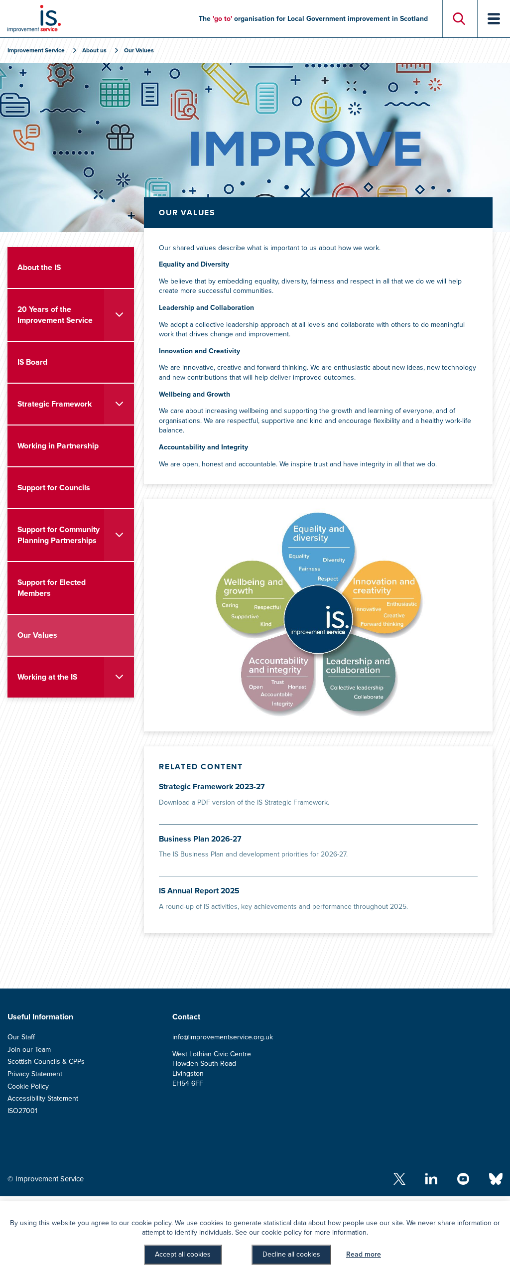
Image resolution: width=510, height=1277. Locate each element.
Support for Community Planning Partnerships (58, 535)
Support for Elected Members (51, 588)
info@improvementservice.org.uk (222, 1037)
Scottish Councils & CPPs (46, 1061)
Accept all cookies (183, 1254)
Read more (363, 1254)
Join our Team (29, 1049)
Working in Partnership (58, 445)
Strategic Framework (54, 404)
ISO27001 (22, 1111)
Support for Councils (53, 487)
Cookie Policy (28, 1086)
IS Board (32, 362)
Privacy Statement (34, 1074)
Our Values (37, 635)
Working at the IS (47, 677)
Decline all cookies (291, 1254)
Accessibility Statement (42, 1098)
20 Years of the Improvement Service (55, 315)
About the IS (39, 267)
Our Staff (21, 1037)
